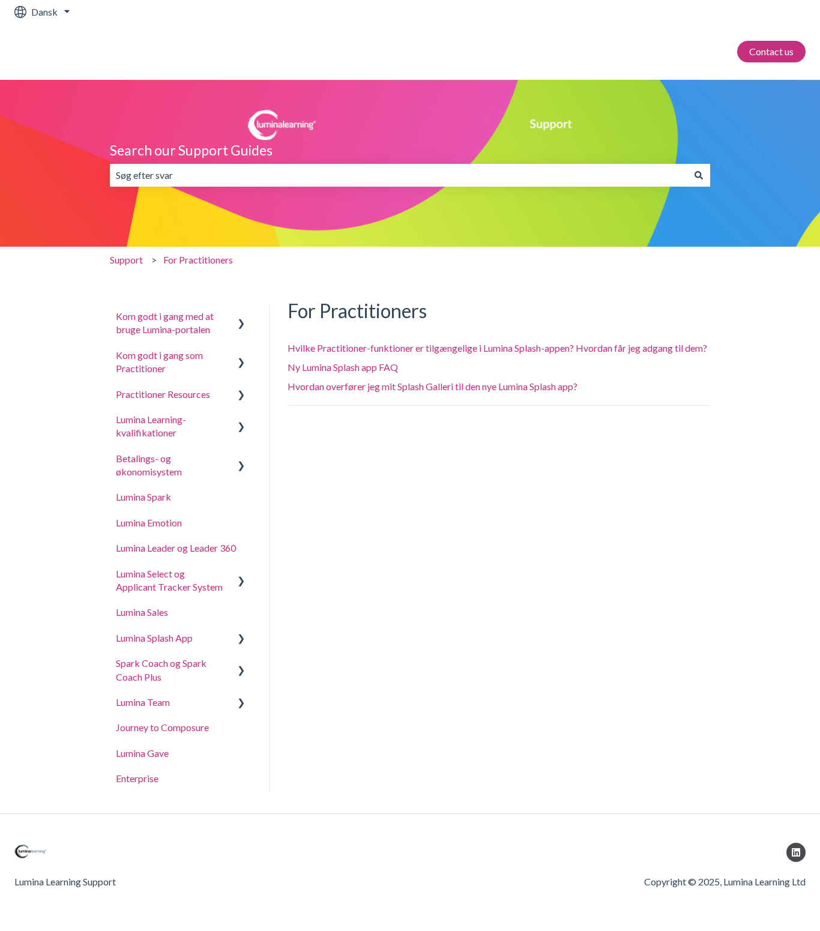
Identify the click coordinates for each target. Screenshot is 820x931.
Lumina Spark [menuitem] (143, 496)
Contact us (771, 51)
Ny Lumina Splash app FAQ (343, 367)
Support (126, 259)
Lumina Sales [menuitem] (142, 612)
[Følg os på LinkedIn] (796, 852)
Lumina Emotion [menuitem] (149, 522)
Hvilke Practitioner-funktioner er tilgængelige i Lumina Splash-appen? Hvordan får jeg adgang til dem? (497, 348)
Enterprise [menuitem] (137, 778)
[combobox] (398, 175)
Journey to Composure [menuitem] (162, 727)
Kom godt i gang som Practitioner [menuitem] (159, 361)
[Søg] (698, 175)
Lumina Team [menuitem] (143, 702)
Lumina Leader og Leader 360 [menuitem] (176, 547)
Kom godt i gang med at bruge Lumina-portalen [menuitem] (165, 322)
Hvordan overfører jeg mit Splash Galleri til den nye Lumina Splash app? (432, 386)
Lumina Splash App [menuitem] (154, 637)
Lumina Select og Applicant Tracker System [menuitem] (169, 580)
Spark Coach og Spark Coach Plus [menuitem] (161, 669)
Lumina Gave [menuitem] (142, 753)
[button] (241, 317)
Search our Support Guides (191, 150)
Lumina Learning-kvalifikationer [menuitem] (151, 426)
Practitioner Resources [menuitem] (163, 394)
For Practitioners (198, 259)
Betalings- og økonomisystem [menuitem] (149, 465)
